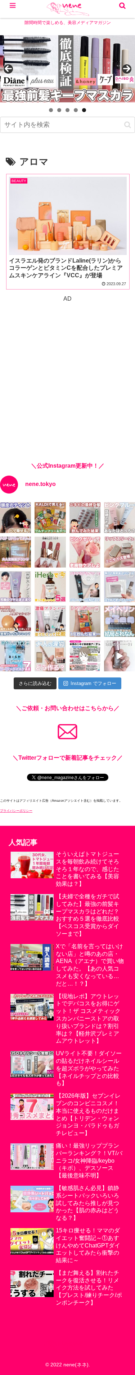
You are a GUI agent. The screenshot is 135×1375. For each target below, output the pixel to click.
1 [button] (51, 110)
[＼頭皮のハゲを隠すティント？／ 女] (15, 517)
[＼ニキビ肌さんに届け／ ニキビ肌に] (84, 655)
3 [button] (67, 110)
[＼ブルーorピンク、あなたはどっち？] (119, 517)
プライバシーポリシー (16, 810)
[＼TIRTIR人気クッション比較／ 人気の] (15, 621)
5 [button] (84, 110)
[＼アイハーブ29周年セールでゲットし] (50, 586)
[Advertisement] (67, 371)
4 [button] (76, 110)
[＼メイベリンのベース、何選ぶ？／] (119, 621)
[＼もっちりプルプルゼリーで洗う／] (84, 552)
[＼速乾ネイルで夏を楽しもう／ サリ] (119, 655)
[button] (127, 125)
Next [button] (126, 69)
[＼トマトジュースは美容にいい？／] (84, 621)
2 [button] (59, 110)
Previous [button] (8, 69)
